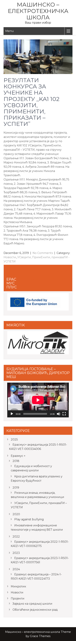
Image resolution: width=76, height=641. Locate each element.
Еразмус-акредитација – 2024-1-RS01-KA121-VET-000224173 (36, 576)
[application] (38, 400)
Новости (10, 257)
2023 (16, 553)
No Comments (43, 253)
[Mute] (58, 414)
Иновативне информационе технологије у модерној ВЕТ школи (37, 527)
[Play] (12, 414)
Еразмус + (18, 456)
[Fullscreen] (64, 414)
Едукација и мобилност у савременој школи (31, 468)
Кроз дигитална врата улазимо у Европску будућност (36, 478)
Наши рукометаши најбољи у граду (45, 279)
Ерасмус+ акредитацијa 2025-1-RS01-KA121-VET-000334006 (38, 447)
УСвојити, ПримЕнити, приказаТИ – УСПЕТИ (39, 505)
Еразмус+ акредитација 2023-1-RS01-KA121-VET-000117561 (40, 560)
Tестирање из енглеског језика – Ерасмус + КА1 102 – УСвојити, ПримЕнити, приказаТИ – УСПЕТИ (36, 271)
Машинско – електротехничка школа (38, 11)
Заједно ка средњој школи (32, 603)
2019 (16, 487)
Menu (9, 31)
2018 (16, 461)
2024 (16, 569)
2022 (16, 536)
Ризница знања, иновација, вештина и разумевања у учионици (37, 495)
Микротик (18, 586)
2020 (16, 514)
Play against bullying (29, 519)
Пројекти (17, 598)
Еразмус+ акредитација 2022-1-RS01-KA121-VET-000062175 (40, 544)
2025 (14, 439)
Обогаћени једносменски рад (35, 609)
